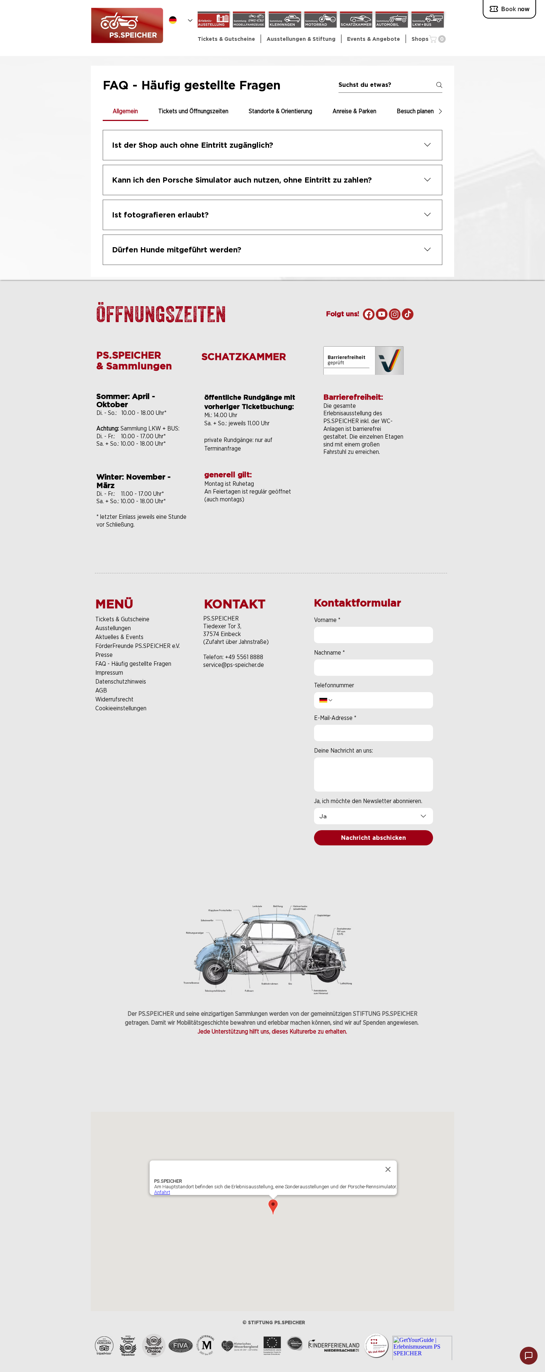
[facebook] (369, 314)
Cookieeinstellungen (120, 708)
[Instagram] (395, 314)
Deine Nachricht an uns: (343, 750)
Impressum (109, 672)
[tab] (125, 111)
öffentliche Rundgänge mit (249, 397)
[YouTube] (382, 314)
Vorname (327, 619)
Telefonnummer (334, 685)
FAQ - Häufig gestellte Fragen (133, 663)
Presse (104, 654)
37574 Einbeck (222, 634)
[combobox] (373, 816)
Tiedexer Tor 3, (222, 626)
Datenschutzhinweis (120, 681)
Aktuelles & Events (119, 637)
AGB (101, 690)
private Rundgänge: (229, 439)
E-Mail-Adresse (335, 717)
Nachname (329, 652)
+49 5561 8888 (244, 657)
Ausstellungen (113, 628)
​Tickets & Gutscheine (122, 619)
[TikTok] (408, 314)
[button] (301, 39)
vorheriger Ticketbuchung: (249, 406)
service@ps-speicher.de (233, 664)
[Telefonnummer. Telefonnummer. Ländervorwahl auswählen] (326, 700)
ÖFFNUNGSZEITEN (161, 314)
